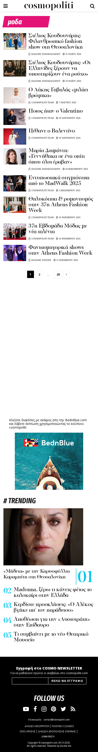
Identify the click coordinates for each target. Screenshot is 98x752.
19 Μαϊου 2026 (73, 81)
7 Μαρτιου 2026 (67, 102)
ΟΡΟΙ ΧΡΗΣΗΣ (28, 731)
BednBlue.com (76, 420)
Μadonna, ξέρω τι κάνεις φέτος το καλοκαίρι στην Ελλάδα (53, 592)
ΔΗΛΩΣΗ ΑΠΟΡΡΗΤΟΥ (37, 726)
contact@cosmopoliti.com (57, 719)
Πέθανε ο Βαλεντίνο (51, 131)
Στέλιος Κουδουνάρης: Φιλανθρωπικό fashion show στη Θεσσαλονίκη (55, 41)
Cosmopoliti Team (42, 102)
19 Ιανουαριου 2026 (69, 138)
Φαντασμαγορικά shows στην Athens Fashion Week (60, 250)
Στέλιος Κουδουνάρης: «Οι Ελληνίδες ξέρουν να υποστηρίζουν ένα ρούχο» (59, 68)
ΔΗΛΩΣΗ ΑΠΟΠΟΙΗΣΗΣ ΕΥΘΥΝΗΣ (57, 731)
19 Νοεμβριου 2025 (69, 217)
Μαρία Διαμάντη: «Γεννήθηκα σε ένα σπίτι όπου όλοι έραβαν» (56, 156)
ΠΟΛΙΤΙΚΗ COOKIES (63, 726)
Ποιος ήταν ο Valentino (55, 111)
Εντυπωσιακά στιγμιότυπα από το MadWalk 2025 (58, 180)
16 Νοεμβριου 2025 (69, 238)
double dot (65, 745)
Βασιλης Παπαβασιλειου (45, 54)
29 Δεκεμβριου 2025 (76, 169)
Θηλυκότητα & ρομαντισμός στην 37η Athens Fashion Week (60, 204)
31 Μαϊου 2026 (73, 54)
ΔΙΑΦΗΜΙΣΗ (47, 736)
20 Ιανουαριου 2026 (69, 118)
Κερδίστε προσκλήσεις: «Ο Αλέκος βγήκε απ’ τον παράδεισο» (53, 607)
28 (58, 274)
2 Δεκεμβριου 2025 (69, 190)
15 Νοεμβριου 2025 (67, 260)
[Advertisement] (49, 381)
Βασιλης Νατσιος (41, 260)
